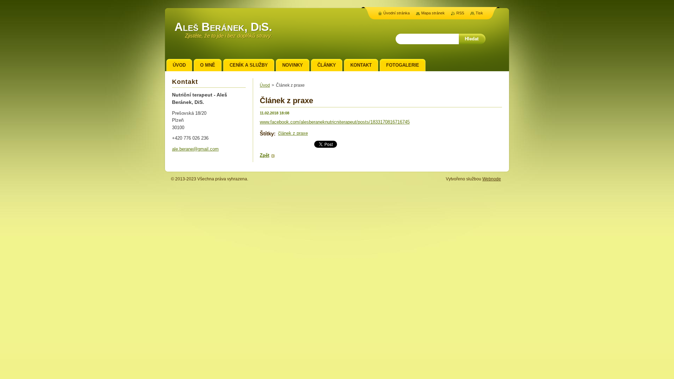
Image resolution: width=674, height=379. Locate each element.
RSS (460, 13)
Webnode (491, 179)
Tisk (479, 13)
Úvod (265, 85)
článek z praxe (293, 133)
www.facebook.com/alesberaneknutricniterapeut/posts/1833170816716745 (335, 122)
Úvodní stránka (396, 13)
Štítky (267, 134)
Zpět (264, 155)
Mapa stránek (433, 13)
